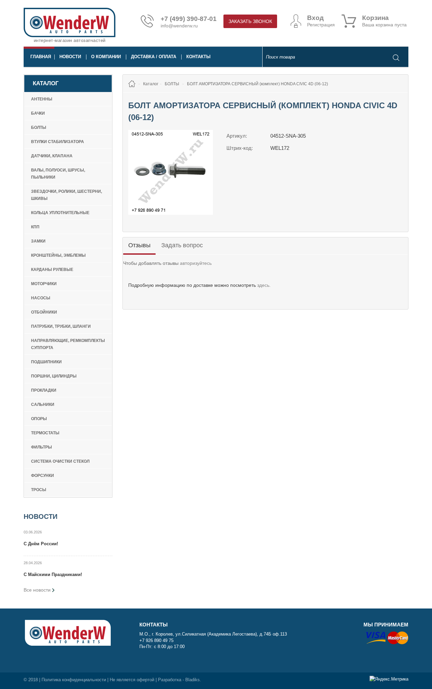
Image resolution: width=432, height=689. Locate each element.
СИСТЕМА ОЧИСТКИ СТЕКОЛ (60, 461)
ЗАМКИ (38, 241)
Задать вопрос (182, 245)
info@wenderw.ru (179, 25)
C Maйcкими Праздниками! (53, 574)
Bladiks (192, 679)
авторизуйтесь (196, 263)
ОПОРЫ (39, 418)
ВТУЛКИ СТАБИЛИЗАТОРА (57, 141)
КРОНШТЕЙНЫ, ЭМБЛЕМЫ (58, 255)
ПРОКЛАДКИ (43, 390)
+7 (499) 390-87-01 (189, 19)
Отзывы (139, 245)
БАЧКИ (38, 113)
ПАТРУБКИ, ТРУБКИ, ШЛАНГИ (61, 326)
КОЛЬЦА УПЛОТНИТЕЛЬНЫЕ (60, 212)
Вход (315, 18)
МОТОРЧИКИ (44, 283)
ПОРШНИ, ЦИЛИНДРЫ (54, 376)
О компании (106, 56)
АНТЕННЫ (41, 99)
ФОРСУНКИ (42, 475)
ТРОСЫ (38, 489)
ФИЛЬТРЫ (41, 447)
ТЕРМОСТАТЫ (45, 433)
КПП (35, 227)
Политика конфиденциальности (74, 679)
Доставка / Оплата (153, 56)
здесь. (264, 285)
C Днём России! (41, 543)
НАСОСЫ (40, 298)
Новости (70, 56)
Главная (40, 56)
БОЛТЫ (38, 127)
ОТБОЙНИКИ (44, 312)
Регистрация (321, 24)
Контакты (198, 56)
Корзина (375, 18)
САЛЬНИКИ (42, 404)
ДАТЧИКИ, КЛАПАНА (52, 156)
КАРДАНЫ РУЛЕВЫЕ (52, 269)
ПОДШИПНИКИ (46, 362)
